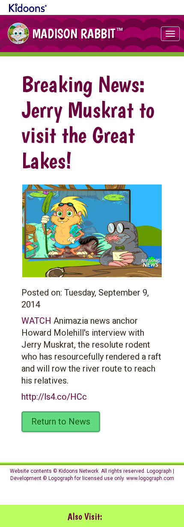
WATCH (36, 321)
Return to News (60, 421)
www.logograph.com (149, 478)
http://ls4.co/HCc (54, 397)
